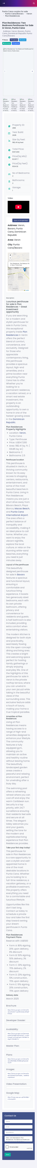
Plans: (9, 1054)
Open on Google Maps (21, 220)
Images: (10, 1069)
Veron (29, 13)
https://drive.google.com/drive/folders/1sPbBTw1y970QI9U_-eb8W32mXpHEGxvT (18, 1075)
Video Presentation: (16, 1083)
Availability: (12, 1029)
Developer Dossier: (16, 1020)
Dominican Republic (15, 421)
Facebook (14, 40)
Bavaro (21, 574)
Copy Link (16, 43)
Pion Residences (12, 16)
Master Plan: (12, 1045)
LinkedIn (23, 40)
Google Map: (13, 1092)
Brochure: (11, 1005)
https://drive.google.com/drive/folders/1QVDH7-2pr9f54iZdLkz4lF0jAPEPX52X (18, 1012)
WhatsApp (7, 43)
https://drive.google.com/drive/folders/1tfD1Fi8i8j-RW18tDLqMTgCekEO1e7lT (18, 1061)
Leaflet (27, 290)
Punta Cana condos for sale (15, 11)
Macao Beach (22, 508)
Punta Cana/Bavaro (14, 13)
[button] (32, 71)
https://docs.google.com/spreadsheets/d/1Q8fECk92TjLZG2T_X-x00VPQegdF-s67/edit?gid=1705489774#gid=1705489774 (18, 1036)
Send (7, 1154)
